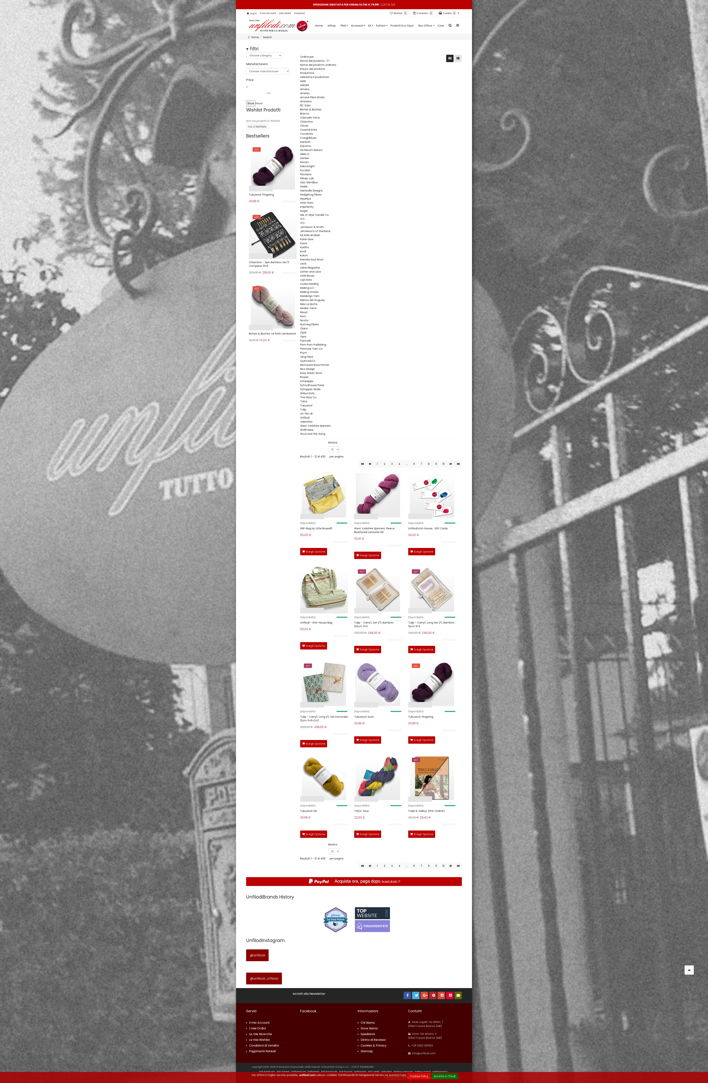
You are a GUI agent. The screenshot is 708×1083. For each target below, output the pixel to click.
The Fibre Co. (308, 397)
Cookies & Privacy (373, 1046)
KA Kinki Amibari (310, 235)
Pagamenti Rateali (262, 1051)
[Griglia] (450, 58)
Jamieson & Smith (312, 227)
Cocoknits (306, 134)
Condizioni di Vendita (264, 1046)
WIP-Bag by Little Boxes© (316, 528)
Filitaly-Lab (307, 178)
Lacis (303, 263)
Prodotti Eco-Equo (402, 25)
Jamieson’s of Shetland (315, 231)
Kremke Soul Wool (311, 259)
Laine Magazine (310, 267)
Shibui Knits (307, 393)
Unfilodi (305, 417)
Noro (303, 316)
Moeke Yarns (308, 308)
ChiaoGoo (306, 121)
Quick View (288, 517)
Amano (305, 89)
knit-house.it (345, 1071)
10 (443, 464)
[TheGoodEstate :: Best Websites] (372, 919)
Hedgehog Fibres (311, 194)
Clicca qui (388, 4)
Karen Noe (306, 239)
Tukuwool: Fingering (420, 717)
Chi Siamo (368, 1023)
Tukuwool (306, 405)
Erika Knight (307, 166)
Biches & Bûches (310, 109)
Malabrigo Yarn (309, 296)
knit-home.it (283, 1071)
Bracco (304, 113)
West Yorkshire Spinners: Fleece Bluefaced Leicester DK (374, 530)
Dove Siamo (369, 1028)
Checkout (299, 13)
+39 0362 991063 (422, 1045)
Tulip (303, 409)
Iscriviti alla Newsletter (309, 994)
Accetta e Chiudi (445, 1076)
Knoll (303, 251)
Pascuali (305, 340)
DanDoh (305, 142)
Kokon (304, 255)
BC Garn (305, 105)
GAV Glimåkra (309, 182)
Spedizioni (368, 1034)
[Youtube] (449, 995)
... (406, 464)
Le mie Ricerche (260, 1034)
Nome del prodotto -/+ (315, 61)
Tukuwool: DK (308, 811)
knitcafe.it (386, 1071)
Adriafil (304, 85)
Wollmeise (306, 430)
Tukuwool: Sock (364, 717)
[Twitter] (415, 995)
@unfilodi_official (264, 978)
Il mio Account (268, 13)
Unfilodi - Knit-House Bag (316, 622)
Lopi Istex (306, 280)
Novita (304, 320)
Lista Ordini (285, 13)
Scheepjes (306, 381)
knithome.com (298, 1071)
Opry (303, 336)
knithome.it (313, 1071)
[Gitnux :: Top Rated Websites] (335, 919)
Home (319, 25)
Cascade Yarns (310, 117)
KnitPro (304, 247)
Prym (303, 353)
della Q (304, 154)
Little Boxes (307, 276)
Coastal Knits (308, 130)
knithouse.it (360, 1071)
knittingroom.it (440, 1071)
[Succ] (450, 464)
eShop (332, 25)
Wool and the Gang (312, 434)
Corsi (441, 25)
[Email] (458, 995)
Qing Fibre (306, 357)
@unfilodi (257, 955)
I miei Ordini (257, 1028)
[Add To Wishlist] (344, 551)
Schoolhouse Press (312, 385)
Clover (304, 126)
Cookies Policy (419, 1076)
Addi (303, 81)
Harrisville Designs (311, 190)
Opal (303, 332)
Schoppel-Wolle (310, 389)
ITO (302, 219)
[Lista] (458, 58)
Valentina (306, 422)
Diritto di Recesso (373, 1040)
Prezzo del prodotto (312, 69)
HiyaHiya (305, 199)
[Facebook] (407, 995)
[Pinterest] (432, 995)
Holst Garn (306, 203)
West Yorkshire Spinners (315, 426)
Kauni (303, 243)
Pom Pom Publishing (313, 345)
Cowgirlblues (308, 138)
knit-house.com (329, 1071)
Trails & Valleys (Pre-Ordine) (426, 811)
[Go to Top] (689, 970)
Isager (304, 211)
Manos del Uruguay (312, 300)
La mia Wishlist (259, 1040)
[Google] (424, 995)
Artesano (306, 101)
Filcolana (305, 174)
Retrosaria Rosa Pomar (314, 365)
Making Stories (309, 292)
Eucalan (305, 170)
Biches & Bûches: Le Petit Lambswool (272, 333)
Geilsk (304, 186)
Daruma (305, 146)
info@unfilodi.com (423, 1053)
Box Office (426, 25)
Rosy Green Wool (311, 373)
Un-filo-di (306, 413)
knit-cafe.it (373, 1071)
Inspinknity (307, 207)
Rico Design (307, 369)
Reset (259, 103)
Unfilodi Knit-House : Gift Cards (428, 528)
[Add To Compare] (336, 551)
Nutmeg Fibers (309, 324)
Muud (303, 312)
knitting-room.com (403, 1071)
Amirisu (305, 93)
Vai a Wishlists (257, 126)
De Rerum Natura (311, 150)
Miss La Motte (308, 304)
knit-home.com (267, 1071)
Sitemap (367, 1051)
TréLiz (303, 401)
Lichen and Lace (310, 272)
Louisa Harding (309, 284)
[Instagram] (441, 995)
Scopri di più (389, 881)
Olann (304, 328)
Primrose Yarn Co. (311, 349)
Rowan (304, 377)
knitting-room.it (423, 1071)
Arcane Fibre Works (312, 97)
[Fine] (458, 464)
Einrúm (304, 162)
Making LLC (307, 288)
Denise (304, 158)
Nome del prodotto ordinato (318, 65)
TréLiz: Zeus (361, 811)
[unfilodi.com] (279, 26)
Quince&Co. (308, 361)
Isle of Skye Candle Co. (314, 215)
